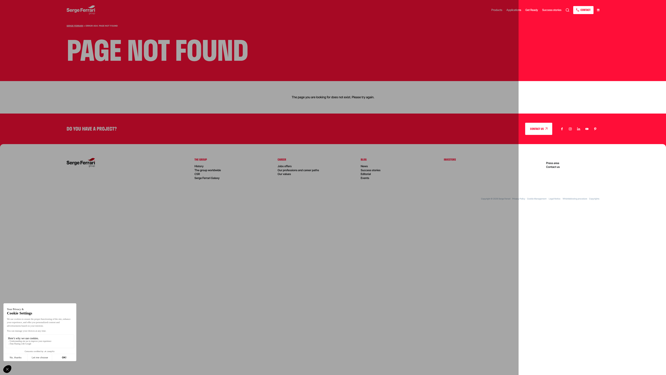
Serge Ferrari (75, 25)
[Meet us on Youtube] (586, 128)
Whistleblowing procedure (575, 198)
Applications (513, 10)
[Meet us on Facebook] (561, 128)
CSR (197, 174)
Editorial (366, 174)
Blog (364, 159)
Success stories (551, 10)
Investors (450, 159)
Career (282, 159)
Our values (284, 174)
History (198, 166)
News (364, 166)
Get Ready (531, 10)
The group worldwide (207, 170)
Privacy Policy (518, 198)
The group (200, 159)
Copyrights (594, 198)
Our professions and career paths (298, 170)
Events (365, 178)
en (598, 10)
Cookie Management (537, 198)
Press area (552, 163)
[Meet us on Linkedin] (578, 128)
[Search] (567, 10)
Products (496, 10)
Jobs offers (285, 166)
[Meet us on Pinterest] (595, 128)
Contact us (553, 167)
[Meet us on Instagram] (570, 128)
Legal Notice (555, 198)
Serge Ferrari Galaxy (207, 178)
